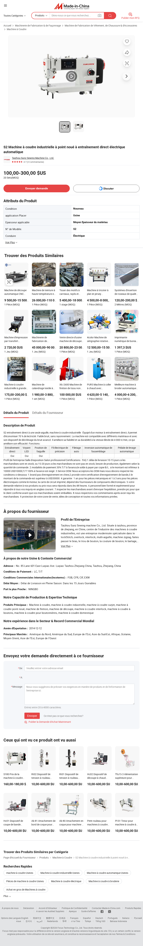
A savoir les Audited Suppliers (50, 911)
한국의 (29, 921)
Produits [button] (39, 15)
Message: (17, 686)
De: (21, 668)
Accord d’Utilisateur (48, 908)
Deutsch (99, 918)
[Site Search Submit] (110, 15)
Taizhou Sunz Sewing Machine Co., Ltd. (33, 158)
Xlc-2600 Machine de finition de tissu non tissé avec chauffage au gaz (70, 387)
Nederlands (52, 921)
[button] (5, 5)
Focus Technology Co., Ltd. (70, 927)
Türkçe (88, 921)
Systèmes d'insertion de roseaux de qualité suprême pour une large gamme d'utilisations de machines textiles (126, 292)
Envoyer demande (36, 188)
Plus (6, 896)
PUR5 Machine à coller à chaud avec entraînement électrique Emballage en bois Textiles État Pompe (99, 387)
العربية (39, 921)
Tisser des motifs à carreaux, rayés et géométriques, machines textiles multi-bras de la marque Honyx (69, 292)
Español (87, 918)
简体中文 (37, 918)
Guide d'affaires (88, 911)
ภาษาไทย (75, 921)
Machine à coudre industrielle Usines (60, 872)
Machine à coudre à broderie (104, 881)
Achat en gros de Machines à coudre (25, 889)
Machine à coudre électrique (66, 881)
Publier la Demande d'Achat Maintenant (47, 721)
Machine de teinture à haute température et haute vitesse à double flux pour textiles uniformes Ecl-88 (44, 292)
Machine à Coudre (16, 29)
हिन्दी (64, 921)
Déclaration (28, 908)
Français (74, 918)
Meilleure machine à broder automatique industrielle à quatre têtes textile (125, 387)
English (24, 918)
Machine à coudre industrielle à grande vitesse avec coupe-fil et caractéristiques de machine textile (16, 387)
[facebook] (102, 911)
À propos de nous (10, 908)
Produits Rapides (133, 908)
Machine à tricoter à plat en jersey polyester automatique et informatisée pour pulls (97, 292)
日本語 (62, 918)
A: (22, 677)
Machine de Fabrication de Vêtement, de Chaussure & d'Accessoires (101, 25)
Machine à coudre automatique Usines (107, 872)
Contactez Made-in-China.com (106, 908)
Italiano (125, 918)
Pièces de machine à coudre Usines (25, 881)
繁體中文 (50, 918)
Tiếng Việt (100, 921)
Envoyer (32, 716)
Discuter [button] (108, 188)
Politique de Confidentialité (74, 908)
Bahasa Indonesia (118, 921)
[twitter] (109, 911)
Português (113, 918)
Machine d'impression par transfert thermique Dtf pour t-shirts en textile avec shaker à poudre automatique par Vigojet (16, 339)
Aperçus (73, 911)
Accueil (7, 25)
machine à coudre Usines (19, 872)
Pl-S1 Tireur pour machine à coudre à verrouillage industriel (126, 824)
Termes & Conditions (125, 934)
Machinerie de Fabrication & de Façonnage (38, 25)
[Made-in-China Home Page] (71, 6)
